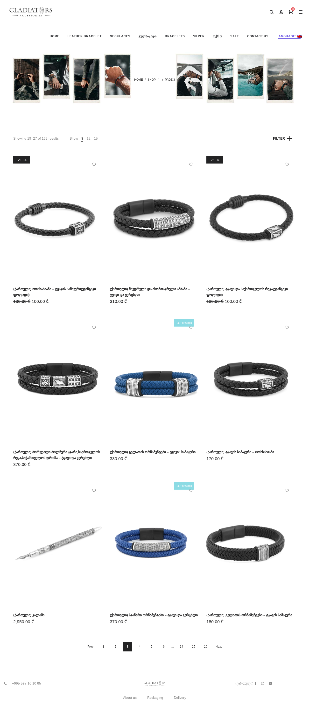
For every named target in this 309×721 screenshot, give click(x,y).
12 (89, 138)
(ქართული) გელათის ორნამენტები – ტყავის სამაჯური (153, 452)
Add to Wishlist (94, 164)
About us (130, 698)
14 (181, 646)
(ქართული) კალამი (28, 615)
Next (219, 646)
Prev (90, 646)
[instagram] (262, 683)
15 (96, 138)
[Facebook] (255, 683)
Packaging (155, 698)
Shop (151, 79)
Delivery (180, 698)
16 (205, 646)
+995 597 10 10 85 (26, 683)
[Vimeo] (270, 683)
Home (138, 79)
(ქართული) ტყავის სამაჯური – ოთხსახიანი (240, 452)
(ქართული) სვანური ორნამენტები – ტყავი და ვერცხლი (154, 615)
